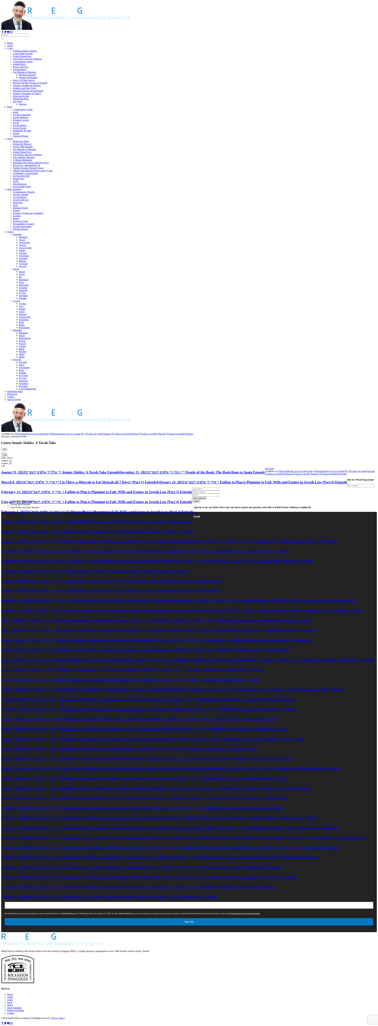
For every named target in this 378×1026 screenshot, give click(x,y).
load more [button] (269, 468)
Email (197, 516)
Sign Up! (189, 921)
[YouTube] (8, 32)
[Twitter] (5, 32)
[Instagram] (11, 32)
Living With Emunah (20, 504)
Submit (196, 501)
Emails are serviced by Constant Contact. (245, 913)
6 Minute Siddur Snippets (22, 501)
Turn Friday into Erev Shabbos (24, 507)
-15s (4, 449)
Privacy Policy (58, 1018)
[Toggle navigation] (2, 38)
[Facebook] (2, 32)
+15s (4, 455)
